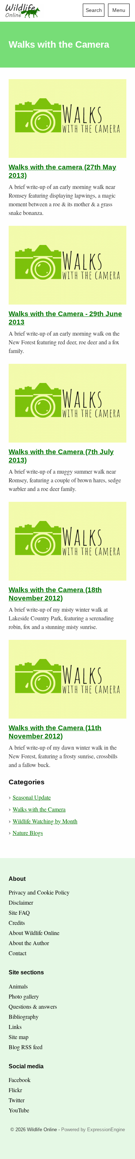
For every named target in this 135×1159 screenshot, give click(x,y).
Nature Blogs (28, 832)
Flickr (15, 1090)
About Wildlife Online (34, 932)
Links (15, 1026)
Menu (118, 10)
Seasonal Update (32, 797)
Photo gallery (24, 996)
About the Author (29, 943)
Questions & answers (33, 1006)
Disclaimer (21, 902)
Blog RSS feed (25, 1047)
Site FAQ (19, 912)
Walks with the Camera (39, 809)
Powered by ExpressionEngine (93, 1129)
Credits (17, 922)
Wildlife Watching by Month (45, 821)
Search (94, 10)
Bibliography (24, 1016)
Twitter (16, 1100)
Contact (17, 953)
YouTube (19, 1110)
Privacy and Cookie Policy (39, 892)
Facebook (20, 1079)
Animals (18, 986)
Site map (18, 1036)
